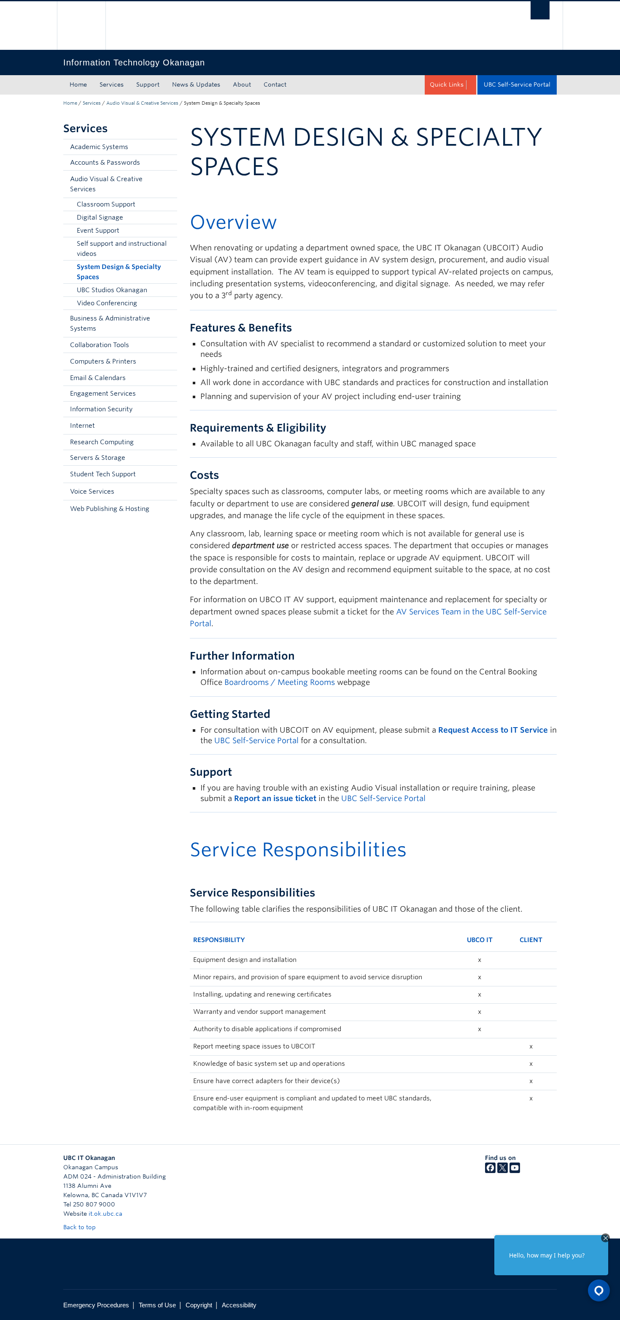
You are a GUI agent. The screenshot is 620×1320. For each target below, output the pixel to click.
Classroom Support (106, 204)
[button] (168, 184)
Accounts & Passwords (105, 162)
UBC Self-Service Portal (517, 84)
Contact (275, 84)
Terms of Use (157, 1305)
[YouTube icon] (514, 1171)
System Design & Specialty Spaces (119, 272)
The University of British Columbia (81, 25)
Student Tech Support (103, 474)
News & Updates (196, 84)
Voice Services (92, 491)
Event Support (98, 230)
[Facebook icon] (490, 1171)
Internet (82, 425)
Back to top (80, 1227)
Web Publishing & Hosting (109, 509)
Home (78, 84)
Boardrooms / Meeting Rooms (279, 682)
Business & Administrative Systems (110, 323)
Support (147, 84)
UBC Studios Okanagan (112, 290)
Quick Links (447, 84)
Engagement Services (103, 393)
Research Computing (102, 442)
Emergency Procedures (96, 1305)
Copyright (199, 1305)
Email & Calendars (98, 378)
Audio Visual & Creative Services (142, 103)
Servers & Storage (97, 458)
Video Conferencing (107, 303)
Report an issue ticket (275, 798)
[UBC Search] (540, 10)
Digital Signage (100, 217)
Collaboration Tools (99, 345)
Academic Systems (99, 147)
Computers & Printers (103, 361)
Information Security (101, 409)
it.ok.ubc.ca (105, 1213)
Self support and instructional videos (122, 249)
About (242, 84)
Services (112, 84)
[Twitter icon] (502, 1171)
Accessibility (239, 1305)
